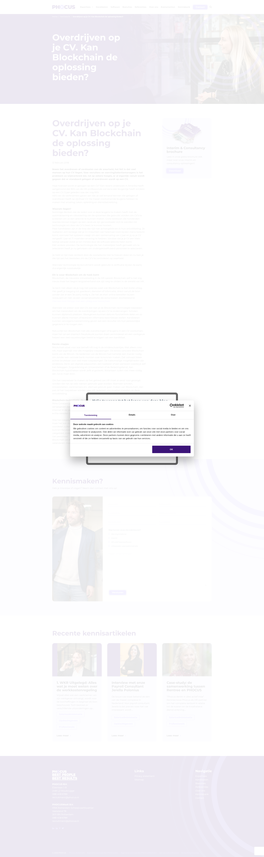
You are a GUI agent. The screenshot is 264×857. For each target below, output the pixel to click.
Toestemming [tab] (90, 415)
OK (171, 449)
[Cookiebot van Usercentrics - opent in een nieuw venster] (172, 406)
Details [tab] (132, 415)
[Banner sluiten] (190, 406)
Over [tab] (173, 415)
